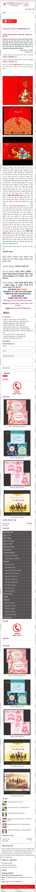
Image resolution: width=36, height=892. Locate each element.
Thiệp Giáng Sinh (8, 532)
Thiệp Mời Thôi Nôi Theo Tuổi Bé (12, 570)
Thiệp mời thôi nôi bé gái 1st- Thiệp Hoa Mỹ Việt (19, 830)
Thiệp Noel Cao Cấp (8, 547)
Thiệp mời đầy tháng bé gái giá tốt (17, 426)
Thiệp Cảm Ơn (7, 617)
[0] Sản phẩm (28, 9)
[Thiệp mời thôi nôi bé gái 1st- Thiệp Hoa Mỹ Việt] (4, 831)
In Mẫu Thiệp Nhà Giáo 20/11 (11, 558)
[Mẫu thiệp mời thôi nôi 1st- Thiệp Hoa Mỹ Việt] (4, 826)
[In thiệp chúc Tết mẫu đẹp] (17, 794)
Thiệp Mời (6, 561)
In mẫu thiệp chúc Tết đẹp (17, 517)
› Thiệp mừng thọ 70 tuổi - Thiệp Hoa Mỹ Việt (14, 325)
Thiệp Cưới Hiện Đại (9, 608)
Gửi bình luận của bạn (8, 356)
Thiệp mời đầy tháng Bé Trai (17, 457)
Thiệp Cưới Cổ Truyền (10, 605)
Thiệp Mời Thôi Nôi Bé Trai (11, 579)
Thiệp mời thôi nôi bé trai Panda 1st (16, 813)
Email (4, 350)
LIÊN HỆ (5, 597)
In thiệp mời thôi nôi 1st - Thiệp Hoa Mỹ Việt (18, 807)
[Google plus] (6, 313)
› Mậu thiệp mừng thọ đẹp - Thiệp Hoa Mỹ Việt (14, 323)
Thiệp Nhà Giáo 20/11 (9, 552)
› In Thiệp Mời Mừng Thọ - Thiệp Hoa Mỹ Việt (14, 334)
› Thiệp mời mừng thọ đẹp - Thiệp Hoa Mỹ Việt (14, 336)
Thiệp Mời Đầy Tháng (9, 567)
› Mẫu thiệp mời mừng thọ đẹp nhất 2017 (13, 338)
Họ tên (5, 345)
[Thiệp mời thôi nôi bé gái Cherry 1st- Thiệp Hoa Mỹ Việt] (4, 820)
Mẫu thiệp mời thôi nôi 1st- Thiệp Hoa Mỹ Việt (18, 824)
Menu (10, 21)
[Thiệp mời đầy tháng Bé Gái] (17, 485)
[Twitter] (8, 313)
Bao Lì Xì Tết (6, 535)
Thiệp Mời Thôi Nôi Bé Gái (11, 576)
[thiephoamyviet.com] (18, 4)
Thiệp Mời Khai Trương (10, 585)
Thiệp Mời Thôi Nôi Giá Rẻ (11, 582)
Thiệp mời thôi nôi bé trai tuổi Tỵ (15, 802)
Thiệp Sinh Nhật (7, 594)
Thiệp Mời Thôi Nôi (9, 564)
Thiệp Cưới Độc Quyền (10, 614)
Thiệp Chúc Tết (7, 549)
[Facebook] (4, 313)
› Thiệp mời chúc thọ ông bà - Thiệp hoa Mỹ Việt (14, 319)
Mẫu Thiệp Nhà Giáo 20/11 (11, 555)
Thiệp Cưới (6, 599)
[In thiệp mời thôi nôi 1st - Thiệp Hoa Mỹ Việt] (4, 809)
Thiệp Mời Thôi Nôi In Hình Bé (12, 573)
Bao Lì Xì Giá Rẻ (7, 544)
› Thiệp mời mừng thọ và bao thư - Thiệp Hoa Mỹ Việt (16, 321)
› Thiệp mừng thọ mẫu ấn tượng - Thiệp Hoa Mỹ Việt (15, 327)
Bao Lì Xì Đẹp (7, 538)
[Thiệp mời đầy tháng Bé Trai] (17, 456)
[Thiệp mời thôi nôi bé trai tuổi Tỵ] (4, 803)
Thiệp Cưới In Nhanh (9, 611)
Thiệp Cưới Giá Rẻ (9, 602)
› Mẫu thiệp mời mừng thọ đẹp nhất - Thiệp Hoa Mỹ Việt (16, 329)
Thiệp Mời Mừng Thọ (9, 591)
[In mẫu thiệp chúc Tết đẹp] (17, 515)
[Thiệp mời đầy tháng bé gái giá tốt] (17, 424)
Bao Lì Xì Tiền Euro (8, 541)
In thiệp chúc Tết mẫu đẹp (17, 795)
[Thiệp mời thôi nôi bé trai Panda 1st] (4, 814)
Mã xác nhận (6, 368)
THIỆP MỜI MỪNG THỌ (15, 195)
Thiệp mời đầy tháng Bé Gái (17, 487)
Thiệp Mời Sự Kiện (9, 588)
